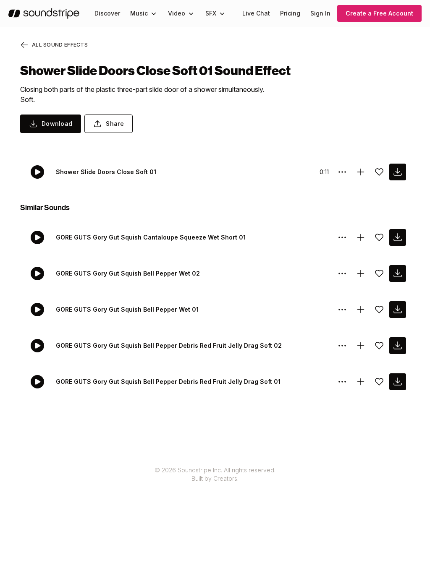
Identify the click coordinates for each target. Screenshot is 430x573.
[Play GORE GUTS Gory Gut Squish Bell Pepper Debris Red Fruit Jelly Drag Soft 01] (37, 381)
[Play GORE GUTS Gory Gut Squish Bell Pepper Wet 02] (37, 273)
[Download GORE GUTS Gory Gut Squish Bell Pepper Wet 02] (397, 273)
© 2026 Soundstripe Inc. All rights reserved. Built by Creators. (215, 474)
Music (139, 13)
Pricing (290, 13)
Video (176, 13)
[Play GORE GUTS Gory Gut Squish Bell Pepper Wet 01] (37, 309)
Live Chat (256, 13)
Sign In (320, 13)
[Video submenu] (191, 13)
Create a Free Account (379, 13)
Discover (107, 13)
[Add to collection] (360, 172)
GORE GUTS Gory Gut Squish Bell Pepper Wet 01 (127, 309)
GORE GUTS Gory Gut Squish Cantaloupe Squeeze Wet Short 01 (151, 237)
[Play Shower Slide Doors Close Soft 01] (37, 172)
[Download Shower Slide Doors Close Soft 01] (397, 172)
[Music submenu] (153, 13)
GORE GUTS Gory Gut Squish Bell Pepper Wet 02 (128, 273)
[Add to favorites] (379, 172)
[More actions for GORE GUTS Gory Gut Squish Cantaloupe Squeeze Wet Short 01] (342, 237)
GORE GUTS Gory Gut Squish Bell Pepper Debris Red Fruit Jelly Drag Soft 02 (169, 345)
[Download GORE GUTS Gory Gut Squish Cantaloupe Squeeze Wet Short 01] (397, 237)
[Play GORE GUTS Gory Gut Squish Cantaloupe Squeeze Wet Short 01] (37, 237)
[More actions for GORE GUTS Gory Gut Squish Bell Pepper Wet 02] (342, 273)
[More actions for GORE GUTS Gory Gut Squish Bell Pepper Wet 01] (342, 309)
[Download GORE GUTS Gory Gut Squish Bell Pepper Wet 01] (397, 309)
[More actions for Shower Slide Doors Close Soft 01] (342, 172)
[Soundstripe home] (43, 13)
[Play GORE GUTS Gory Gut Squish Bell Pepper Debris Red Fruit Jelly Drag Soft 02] (37, 345)
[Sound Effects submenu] (222, 13)
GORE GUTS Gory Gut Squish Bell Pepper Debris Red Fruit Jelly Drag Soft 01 (168, 381)
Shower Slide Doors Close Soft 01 (106, 171)
